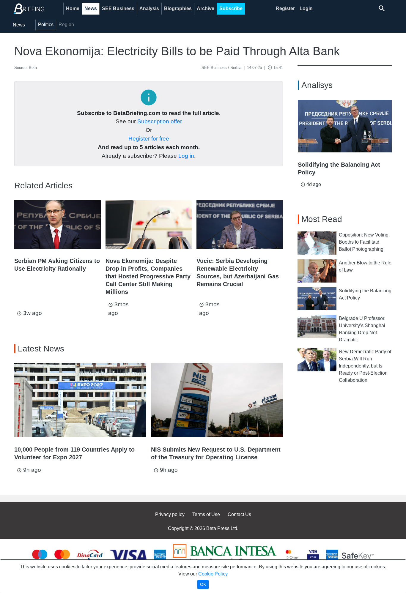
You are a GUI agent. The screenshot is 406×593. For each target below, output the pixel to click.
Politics (45, 24)
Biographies (178, 8)
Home (72, 8)
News (90, 8)
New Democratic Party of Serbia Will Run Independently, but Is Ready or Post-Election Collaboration (365, 366)
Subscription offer (159, 121)
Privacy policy (170, 514)
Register (285, 8)
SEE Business (118, 8)
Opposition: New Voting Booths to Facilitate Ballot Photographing (363, 242)
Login (306, 8)
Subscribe (231, 8)
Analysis (149, 8)
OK (203, 584)
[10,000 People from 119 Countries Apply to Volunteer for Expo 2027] (80, 400)
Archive (205, 8)
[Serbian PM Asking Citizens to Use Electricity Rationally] (57, 224)
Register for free (148, 138)
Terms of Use (206, 514)
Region (66, 24)
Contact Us (239, 514)
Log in (186, 156)
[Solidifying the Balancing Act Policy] (345, 126)
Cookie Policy (213, 573)
